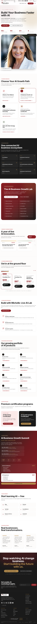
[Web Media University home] (5, 3)
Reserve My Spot (5, 285)
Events (14, 612)
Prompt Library (3, 612)
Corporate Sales (27, 611)
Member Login (27, 612)
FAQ (14, 615)
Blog (1, 611)
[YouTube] (27, 0)
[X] (20, 0)
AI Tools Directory (3, 614)
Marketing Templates (4, 615)
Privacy (20, 622)
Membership (27, 600)
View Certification (6, 116)
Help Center (27, 614)
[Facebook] (19, 0)
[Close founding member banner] (26, 618)
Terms (23, 622)
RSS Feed (4, 605)
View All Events (30, 237)
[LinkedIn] (25, 0)
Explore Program (7, 423)
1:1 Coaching (27, 598)
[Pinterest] (22, 0)
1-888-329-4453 (30, 622)
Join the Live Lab (5, 310)
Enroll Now (31, 3)
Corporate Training (28, 601)
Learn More (23, 116)
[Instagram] (24, 0)
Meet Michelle (15, 611)
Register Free (5, 100)
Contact (14, 614)
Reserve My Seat (19, 483)
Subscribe (34, 584)
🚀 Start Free (4, 25)
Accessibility (26, 622)
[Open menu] (35, 3)
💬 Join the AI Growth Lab (16, 25)
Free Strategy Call (23, 3)
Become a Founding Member (26, 100)
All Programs (27, 597)
